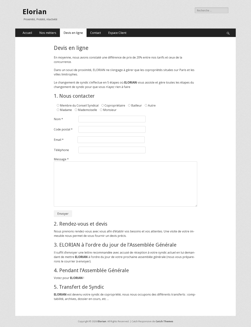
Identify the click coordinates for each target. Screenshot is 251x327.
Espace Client (117, 33)
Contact (95, 33)
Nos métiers (47, 33)
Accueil (27, 33)
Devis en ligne (73, 33)
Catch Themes (164, 321)
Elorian (35, 12)
